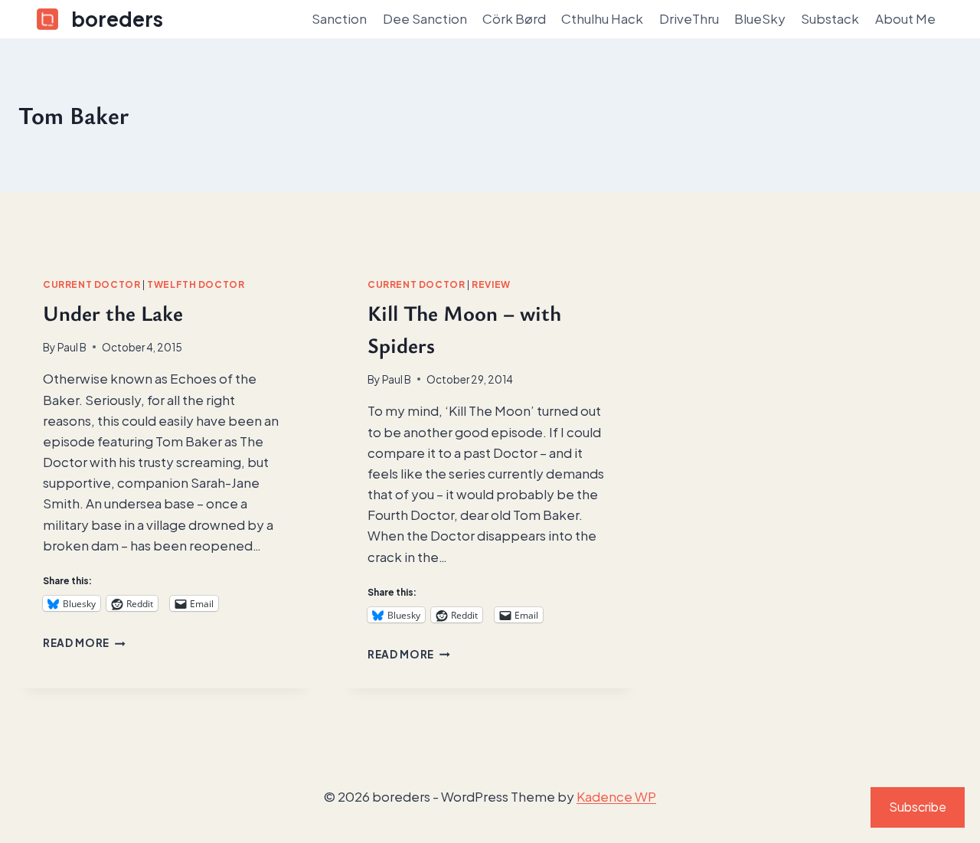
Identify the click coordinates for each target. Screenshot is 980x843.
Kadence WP (616, 796)
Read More (84, 642)
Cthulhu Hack (602, 18)
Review (491, 284)
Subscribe (917, 807)
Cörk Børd (514, 18)
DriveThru (689, 18)
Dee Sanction (425, 18)
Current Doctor (91, 284)
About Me (905, 18)
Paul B (72, 347)
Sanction (339, 18)
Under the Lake (113, 312)
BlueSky (760, 18)
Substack (830, 18)
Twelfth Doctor (195, 284)
